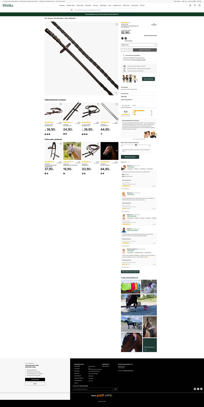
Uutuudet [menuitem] (62, 5)
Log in (35, 383)
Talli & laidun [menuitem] (103, 5)
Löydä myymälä (191, 1)
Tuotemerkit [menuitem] (134, 5)
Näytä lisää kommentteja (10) (130, 271)
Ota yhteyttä (76, 368)
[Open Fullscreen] (116, 93)
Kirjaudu (183, 1)
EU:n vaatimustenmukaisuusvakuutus (95, 369)
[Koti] (30, 5)
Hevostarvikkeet (59, 18)
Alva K (128, 165)
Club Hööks (90, 378)
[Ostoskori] (199, 5)
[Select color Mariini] (64, 173)
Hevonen (50, 18)
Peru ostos (90, 380)
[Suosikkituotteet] (195, 5)
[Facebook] (198, 389)
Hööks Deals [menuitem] (79, 5)
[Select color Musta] (47, 134)
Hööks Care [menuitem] (126, 5)
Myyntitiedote (77, 366)
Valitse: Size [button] (125, 45)
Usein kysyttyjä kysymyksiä (94, 371)
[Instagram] (195, 389)
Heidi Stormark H (131, 249)
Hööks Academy (105, 366)
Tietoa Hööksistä (77, 375)
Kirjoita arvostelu (130, 157)
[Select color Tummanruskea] (49, 134)
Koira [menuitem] (109, 5)
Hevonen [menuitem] (95, 5)
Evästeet (76, 382)
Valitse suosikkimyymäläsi (139, 60)
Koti (46, 18)
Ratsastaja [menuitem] (88, 5)
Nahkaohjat (72, 18)
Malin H (129, 214)
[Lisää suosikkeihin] (117, 24)
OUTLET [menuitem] (142, 5)
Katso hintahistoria (150, 35)
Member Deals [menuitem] (71, 5)
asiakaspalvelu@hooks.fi (128, 370)
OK (115, 389)
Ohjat (66, 18)
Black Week (90, 376)
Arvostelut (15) (126, 105)
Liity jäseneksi (35, 379)
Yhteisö (134, 105)
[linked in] (201, 389)
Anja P (128, 229)
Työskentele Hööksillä (78, 378)
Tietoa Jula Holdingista (93, 373)
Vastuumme (76, 373)
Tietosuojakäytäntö (78, 380)
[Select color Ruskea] (45, 134)
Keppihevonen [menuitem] (117, 5)
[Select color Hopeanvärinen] (103, 134)
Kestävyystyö (77, 371)
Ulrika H (129, 193)
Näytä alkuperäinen (126, 180)
